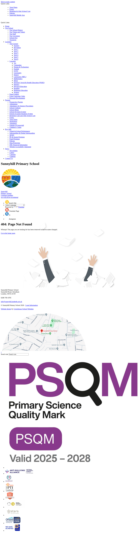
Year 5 (16, 57)
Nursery (16, 46)
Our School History (16, 30)
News (7, 149)
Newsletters (13, 151)
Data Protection (14, 143)
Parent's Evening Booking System (21, 114)
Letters (11, 153)
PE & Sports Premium (17, 137)
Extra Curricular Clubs (17, 96)
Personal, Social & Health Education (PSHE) (29, 83)
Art (15, 63)
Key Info (8, 129)
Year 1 (16, 49)
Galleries (12, 156)
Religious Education (21, 90)
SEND (11, 135)
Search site (4, 354)
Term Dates (13, 7)
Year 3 (16, 53)
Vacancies (12, 40)
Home (7, 26)
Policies (12, 13)
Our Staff (12, 34)
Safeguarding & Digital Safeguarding (22, 133)
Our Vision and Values (17, 32)
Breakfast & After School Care (19, 11)
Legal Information (31, 305)
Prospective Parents (16, 102)
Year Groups (13, 44)
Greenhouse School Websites (24, 309)
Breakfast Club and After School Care (22, 116)
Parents (7, 100)
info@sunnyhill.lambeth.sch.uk (11, 302)
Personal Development (17, 98)
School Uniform (14, 108)
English (16, 69)
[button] (10, 22)
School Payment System (17, 112)
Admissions (13, 104)
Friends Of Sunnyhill (16, 125)
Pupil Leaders (14, 94)
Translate (21, 207)
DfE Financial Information (18, 145)
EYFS (16, 71)
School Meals (14, 110)
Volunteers (13, 123)
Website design (6, 309)
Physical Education (20, 86)
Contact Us (9, 158)
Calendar (12, 154)
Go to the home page (8, 233)
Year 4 (16, 55)
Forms (11, 9)
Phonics (16, 84)
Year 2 (16, 51)
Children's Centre (15, 127)
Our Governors (14, 36)
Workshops (13, 121)
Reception (17, 48)
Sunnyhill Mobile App (17, 15)
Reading (17, 88)
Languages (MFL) (20, 77)
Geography (17, 73)
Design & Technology (21, 67)
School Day (13, 38)
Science (16, 92)
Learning (8, 42)
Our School (9, 28)
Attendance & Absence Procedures (21, 106)
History (16, 75)
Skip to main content (8, 2)
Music (16, 81)
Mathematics (18, 79)
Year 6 (16, 59)
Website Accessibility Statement (20, 147)
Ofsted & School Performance (19, 131)
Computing (17, 65)
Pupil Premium (14, 139)
